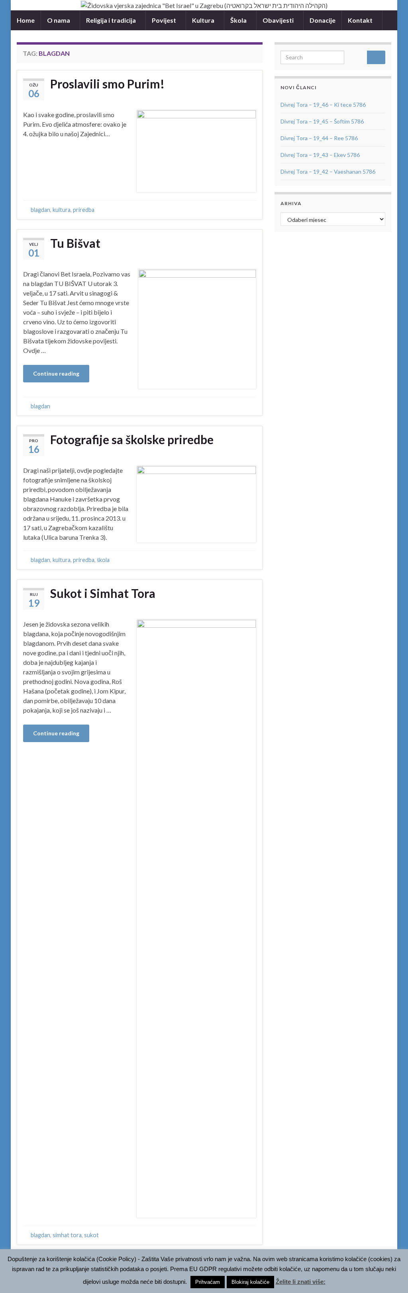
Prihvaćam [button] (207, 1282)
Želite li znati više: (301, 1281)
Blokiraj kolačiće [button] (250, 1282)
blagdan (40, 209)
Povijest (164, 20)
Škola (239, 20)
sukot (91, 1235)
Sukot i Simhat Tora (102, 593)
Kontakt (361, 20)
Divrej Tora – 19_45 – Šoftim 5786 (322, 121)
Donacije (322, 20)
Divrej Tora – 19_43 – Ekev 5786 (320, 154)
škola (103, 559)
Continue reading (56, 373)
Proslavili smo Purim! (107, 83)
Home (26, 20)
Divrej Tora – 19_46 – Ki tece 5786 (323, 104)
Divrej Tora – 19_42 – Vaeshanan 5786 (327, 171)
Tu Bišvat (75, 243)
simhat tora (67, 1235)
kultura (62, 209)
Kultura (204, 20)
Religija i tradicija (111, 20)
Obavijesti (279, 20)
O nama (59, 20)
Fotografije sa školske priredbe (132, 439)
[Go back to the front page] (204, 5)
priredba (83, 209)
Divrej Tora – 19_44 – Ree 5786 (319, 138)
